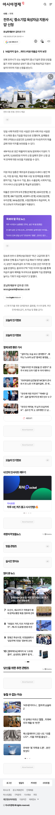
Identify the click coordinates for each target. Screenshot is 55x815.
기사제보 (27, 794)
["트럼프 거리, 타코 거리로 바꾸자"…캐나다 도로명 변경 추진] (43, 630)
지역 (11, 14)
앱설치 (21, 782)
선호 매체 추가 (13, 42)
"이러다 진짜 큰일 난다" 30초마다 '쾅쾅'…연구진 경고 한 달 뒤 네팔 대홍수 (27, 235)
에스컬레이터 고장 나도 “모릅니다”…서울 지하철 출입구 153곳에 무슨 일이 (36, 735)
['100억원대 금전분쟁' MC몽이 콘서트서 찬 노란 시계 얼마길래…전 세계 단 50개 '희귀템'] (10, 387)
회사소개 (6, 790)
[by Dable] (47, 669)
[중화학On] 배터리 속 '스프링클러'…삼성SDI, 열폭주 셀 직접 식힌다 (20, 654)
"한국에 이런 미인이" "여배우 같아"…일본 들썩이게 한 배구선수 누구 (35, 395)
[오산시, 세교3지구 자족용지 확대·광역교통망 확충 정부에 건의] (43, 617)
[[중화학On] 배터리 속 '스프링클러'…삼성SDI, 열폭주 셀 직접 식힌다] (43, 658)
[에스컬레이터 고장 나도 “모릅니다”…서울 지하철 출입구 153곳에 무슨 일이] (12, 740)
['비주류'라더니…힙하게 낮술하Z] (12, 712)
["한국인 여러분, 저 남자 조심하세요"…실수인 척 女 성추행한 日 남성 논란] (10, 413)
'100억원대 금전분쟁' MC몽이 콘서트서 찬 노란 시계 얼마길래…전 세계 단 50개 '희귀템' (35, 382)
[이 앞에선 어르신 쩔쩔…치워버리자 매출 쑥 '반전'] (12, 726)
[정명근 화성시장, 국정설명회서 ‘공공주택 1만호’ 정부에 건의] (43, 644)
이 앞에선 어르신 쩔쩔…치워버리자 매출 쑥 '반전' (37, 721)
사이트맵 (46, 782)
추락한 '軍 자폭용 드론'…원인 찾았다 (36, 749)
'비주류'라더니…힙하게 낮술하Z (37, 707)
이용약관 (22, 799)
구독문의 (17, 794)
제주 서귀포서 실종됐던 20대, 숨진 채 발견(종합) (24, 224)
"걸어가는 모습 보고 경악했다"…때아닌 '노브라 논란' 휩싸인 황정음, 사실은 (35, 356)
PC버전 (34, 782)
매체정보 (32, 799)
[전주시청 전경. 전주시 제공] (27, 90)
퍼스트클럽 (7, 794)
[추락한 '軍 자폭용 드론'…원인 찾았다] (12, 755)
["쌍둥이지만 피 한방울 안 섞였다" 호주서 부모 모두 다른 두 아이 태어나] (10, 374)
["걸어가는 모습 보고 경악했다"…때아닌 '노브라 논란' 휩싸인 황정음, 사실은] (10, 360)
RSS (35, 794)
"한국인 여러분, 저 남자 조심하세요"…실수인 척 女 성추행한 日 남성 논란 (35, 409)
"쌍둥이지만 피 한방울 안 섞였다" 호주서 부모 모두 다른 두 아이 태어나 (35, 369)
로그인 (9, 782)
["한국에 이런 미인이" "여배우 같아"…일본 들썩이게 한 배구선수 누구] (10, 400)
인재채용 (29, 790)
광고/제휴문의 (18, 790)
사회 (5, 14)
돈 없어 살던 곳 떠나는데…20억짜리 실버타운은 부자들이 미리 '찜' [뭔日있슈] (27, 230)
